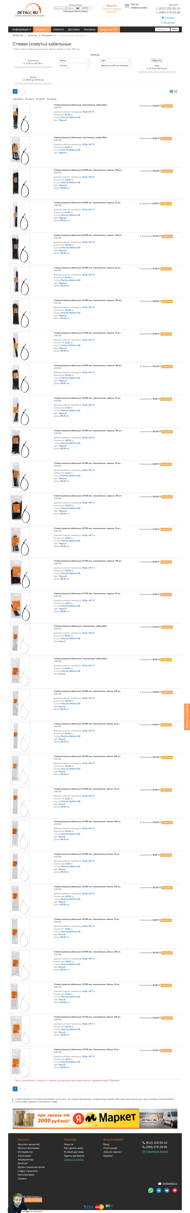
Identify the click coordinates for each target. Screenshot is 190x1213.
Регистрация (68, 11)
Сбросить (156, 60)
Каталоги (41, 29)
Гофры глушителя (28, 1171)
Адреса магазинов (74, 1156)
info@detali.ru (170, 1183)
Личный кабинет (113, 1139)
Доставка (74, 29)
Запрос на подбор (74, 1159)
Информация (20, 29)
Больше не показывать (32, 1211)
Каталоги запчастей (28, 1144)
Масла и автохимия (28, 1148)
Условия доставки (74, 1152)
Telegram (169, 17)
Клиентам (70, 1139)
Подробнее (167, 106)
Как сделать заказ (73, 1148)
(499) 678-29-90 (169, 12)
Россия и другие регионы (111, 10)
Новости (58, 29)
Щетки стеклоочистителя (31, 1167)
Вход (106, 1144)
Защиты (22, 1178)
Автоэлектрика (26, 1174)
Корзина (108, 1156)
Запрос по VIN (109, 29)
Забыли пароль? (81, 11)
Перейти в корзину (139, 7)
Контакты (89, 29)
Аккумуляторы (26, 1159)
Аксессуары (24, 1156)
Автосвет (23, 1163)
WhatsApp (169, 22)
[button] (74, 60)
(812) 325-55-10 (169, 8)
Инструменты (25, 1152)
